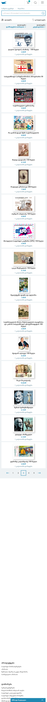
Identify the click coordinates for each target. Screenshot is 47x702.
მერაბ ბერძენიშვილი (23, 407)
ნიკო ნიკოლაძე (23, 380)
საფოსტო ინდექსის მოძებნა (12, 696)
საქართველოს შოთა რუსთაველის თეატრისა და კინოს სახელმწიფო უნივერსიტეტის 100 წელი (23, 324)
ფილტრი (8, 20)
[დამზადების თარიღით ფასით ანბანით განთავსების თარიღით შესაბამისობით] (16, 27)
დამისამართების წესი (10, 698)
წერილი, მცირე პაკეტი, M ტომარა (14, 672)
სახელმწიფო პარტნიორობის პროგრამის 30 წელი (23, 78)
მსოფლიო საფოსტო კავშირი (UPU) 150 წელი (23, 241)
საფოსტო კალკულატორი (11, 693)
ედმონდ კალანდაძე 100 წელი (23, 461)
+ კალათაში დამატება (23, 54)
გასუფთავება (40, 20)
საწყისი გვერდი (7, 8)
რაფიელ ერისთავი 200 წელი (23, 187)
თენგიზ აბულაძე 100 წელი (24, 214)
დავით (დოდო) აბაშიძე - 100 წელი (23, 49)
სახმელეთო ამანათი (9, 674)
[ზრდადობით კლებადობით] (39, 27)
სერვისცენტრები (8, 688)
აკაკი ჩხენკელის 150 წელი (23, 268)
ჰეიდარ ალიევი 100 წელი (23, 353)
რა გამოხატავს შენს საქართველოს (23, 133)
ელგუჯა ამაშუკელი (23, 434)
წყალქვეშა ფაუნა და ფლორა (23, 295)
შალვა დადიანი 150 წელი (23, 160)
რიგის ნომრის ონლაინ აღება (12, 690)
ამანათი (4, 669)
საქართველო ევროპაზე (23, 106)
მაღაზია (21, 8)
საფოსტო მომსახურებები (11, 666)
